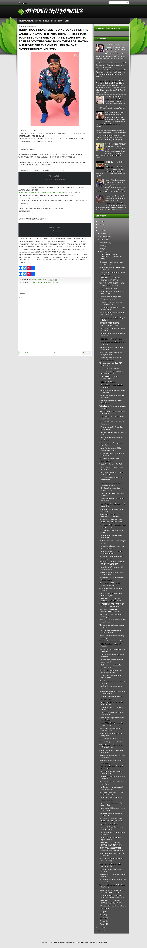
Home (55, 352)
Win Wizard (93, 942)
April (101, 915)
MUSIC (53, 21)
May (101, 912)
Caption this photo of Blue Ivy (109, 824)
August (102, 246)
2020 (99, 224)
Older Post (86, 353)
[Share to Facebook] (56, 280)
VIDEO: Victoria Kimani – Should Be (111, 641)
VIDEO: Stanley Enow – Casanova (111, 742)
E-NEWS (46, 21)
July (101, 249)
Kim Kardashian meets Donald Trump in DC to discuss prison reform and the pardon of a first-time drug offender (111, 65)
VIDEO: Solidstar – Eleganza (109, 368)
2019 (99, 227)
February (103, 921)
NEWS (60, 21)
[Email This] (49, 280)
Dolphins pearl (102, 942)
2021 (99, 221)
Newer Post (23, 353)
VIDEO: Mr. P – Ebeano (107, 382)
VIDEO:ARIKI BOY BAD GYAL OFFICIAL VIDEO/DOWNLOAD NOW (110, 257)
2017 (99, 928)
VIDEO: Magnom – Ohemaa (108, 739)
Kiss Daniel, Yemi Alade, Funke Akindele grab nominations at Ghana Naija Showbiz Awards (115, 47)
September (103, 243)
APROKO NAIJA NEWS (54, 11)
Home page (23, 3)
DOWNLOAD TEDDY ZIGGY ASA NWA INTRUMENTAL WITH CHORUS (44, 193)
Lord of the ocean (83, 942)
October (102, 239)
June (101, 252)
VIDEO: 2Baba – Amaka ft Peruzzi (111, 339)
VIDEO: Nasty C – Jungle (108, 288)
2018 (99, 231)
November (103, 236)
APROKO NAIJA (37, 279)
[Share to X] (54, 280)
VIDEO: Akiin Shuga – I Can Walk (110, 464)
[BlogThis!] (51, 280)
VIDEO (67, 21)
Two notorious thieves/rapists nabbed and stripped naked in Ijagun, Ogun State (115, 198)
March (102, 918)
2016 (99, 931)
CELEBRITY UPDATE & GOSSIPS (30, 21)
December (103, 233)
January (102, 924)
